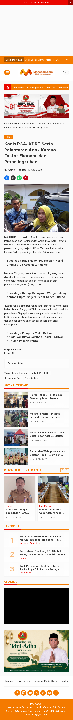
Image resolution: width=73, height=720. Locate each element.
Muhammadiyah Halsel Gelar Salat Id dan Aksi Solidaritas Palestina (47, 436)
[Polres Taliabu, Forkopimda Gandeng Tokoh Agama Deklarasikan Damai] (16, 400)
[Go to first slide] (67, 470)
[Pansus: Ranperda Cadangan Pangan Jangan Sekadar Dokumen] (53, 489)
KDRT (47, 373)
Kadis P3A (36, 373)
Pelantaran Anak (13, 378)
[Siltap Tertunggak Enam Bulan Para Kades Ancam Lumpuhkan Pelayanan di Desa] (19, 489)
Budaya (51, 87)
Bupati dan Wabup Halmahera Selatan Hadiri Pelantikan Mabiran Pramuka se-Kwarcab (48, 454)
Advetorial (18, 87)
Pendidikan (35, 543)
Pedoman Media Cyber (46, 681)
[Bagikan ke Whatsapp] (19, 177)
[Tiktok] (43, 693)
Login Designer (23, 681)
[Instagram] (23, 693)
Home (9, 137)
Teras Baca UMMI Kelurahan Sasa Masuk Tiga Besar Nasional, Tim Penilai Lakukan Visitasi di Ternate (40, 539)
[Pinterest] (56, 693)
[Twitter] (36, 693)
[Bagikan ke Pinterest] (25, 177)
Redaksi (64, 681)
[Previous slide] (62, 470)
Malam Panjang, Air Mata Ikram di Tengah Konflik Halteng (45, 417)
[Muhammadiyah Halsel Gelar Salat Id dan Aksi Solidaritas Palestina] (16, 437)
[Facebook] (17, 693)
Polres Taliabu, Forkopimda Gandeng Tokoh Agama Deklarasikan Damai (46, 398)
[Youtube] (30, 693)
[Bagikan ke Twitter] (13, 177)
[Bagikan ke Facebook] (6, 177)
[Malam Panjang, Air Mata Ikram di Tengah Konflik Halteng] (16, 418)
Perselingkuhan (32, 378)
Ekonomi (63, 87)
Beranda (9, 681)
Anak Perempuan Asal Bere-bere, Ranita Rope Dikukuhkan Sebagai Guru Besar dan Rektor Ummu (40, 569)
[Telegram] (49, 693)
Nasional (24, 543)
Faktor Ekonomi (20, 373)
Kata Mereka (45, 506)
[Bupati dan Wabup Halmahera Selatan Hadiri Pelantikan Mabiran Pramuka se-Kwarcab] (16, 456)
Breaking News (35, 87)
